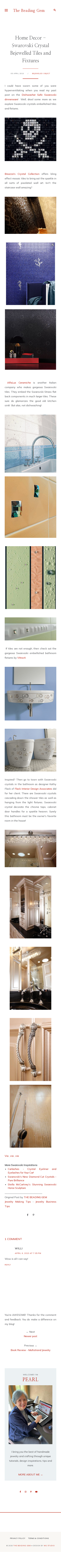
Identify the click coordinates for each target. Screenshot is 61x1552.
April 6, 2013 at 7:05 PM (28, 1253)
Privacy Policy (17, 1538)
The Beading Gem (29, 11)
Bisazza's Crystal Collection (23, 173)
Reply (8, 1265)
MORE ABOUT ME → (30, 1474)
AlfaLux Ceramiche (18, 382)
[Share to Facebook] (27, 1214)
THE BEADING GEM (35, 1197)
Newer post (30, 1336)
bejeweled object (41, 73)
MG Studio (49, 1546)
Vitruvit (21, 657)
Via (6, 1155)
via (12, 1155)
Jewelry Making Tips (18, 1201)
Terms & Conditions (38, 1538)
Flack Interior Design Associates (33, 788)
